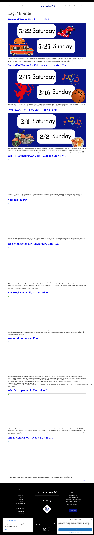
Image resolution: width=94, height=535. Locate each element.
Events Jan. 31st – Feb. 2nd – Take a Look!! (33, 110)
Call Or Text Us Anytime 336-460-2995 (47, 1)
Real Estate (81, 5)
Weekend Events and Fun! (23, 338)
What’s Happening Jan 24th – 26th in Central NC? (37, 156)
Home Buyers (21, 511)
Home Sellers (21, 513)
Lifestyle (76, 5)
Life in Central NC (47, 5)
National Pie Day (18, 200)
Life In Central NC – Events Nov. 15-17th (31, 437)
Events (18, 5)
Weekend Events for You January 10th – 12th (34, 243)
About (14, 5)
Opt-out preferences (72, 532)
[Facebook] (43, 501)
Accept (75, 529)
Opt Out (6, 529)
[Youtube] (50, 501)
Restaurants (23, 5)
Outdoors (66, 5)
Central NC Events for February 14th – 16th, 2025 (37, 65)
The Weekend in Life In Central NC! (29, 292)
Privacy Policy (79, 532)
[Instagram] (47, 501)
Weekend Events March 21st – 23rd (28, 19)
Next (84, 480)
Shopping (71, 5)
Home (10, 5)
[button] (91, 519)
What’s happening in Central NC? (27, 390)
